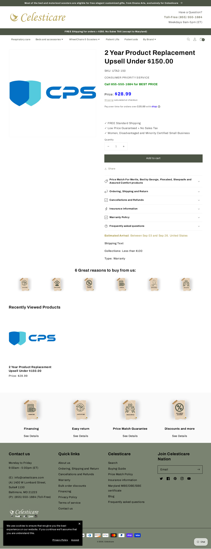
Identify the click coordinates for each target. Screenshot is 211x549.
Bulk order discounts (72, 485)
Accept (75, 540)
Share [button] (111, 168)
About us (64, 462)
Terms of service (69, 502)
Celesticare (109, 542)
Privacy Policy (67, 497)
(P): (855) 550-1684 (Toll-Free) (30, 497)
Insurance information (122, 480)
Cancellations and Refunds (76, 474)
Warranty (119, 258)
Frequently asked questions (126, 502)
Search (113, 462)
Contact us (65, 508)
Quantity (109, 139)
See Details (31, 436)
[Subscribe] (198, 469)
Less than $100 (132, 250)
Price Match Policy (120, 474)
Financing (64, 491)
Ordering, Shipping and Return (78, 468)
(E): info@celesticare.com (26, 477)
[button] (188, 39)
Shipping (109, 100)
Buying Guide (117, 468)
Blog (111, 496)
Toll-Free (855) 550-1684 (183, 17)
